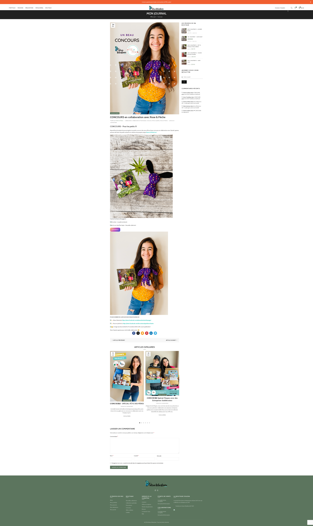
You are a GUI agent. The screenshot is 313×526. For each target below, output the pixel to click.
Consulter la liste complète (162, 500)
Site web (159, 456)
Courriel (136, 456)
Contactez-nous (146, 511)
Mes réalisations (114, 507)
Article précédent (119, 340)
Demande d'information (164, 503)
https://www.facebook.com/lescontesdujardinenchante (138, 323)
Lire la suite (126, 416)
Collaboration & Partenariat (139, 120)
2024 (160, 394)
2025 (124, 400)
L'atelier (128, 512)
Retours (144, 509)
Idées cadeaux (129, 510)
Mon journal (39, 8)
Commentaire (114, 436)
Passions (20, 8)
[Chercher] (291, 8)
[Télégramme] (155, 333)
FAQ (143, 514)
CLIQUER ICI (115, 229)
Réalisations (29, 8)
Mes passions (113, 505)
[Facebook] (133, 333)
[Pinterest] (146, 333)
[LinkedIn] (151, 333)
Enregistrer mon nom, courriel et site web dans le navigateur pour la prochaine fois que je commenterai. (137, 463)
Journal (117, 113)
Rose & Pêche (164, 120)
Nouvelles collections (131, 500)
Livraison (144, 502)
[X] (138, 333)
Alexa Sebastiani (152, 522)
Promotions (129, 505)
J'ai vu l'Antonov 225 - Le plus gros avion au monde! (191, 102)
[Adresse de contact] (142, 333)
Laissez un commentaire (127, 406)
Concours (160, 17)
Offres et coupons (146, 504)
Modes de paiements (147, 507)
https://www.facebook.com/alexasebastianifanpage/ (136, 320)
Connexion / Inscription (280, 8)
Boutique (48, 8)
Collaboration (128, 120)
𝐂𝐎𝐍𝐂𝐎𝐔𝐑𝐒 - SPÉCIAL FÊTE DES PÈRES (127, 403)
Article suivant (171, 340)
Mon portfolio (113, 502)
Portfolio (12, 8)
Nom (111, 456)
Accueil (154, 17)
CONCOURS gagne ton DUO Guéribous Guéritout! (191, 93)
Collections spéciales (131, 503)
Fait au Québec (156, 120)
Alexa (111, 500)
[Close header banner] (310, 2)
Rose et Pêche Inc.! (151, 132)
